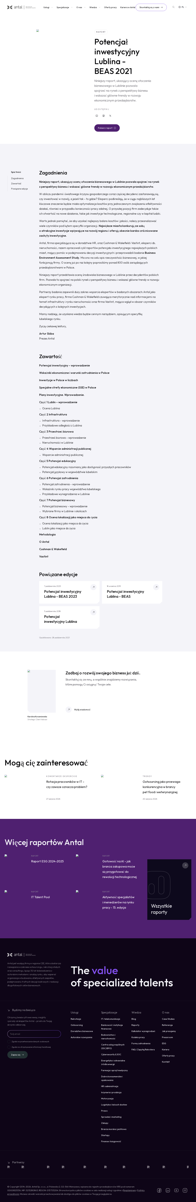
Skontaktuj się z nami (149, 7)
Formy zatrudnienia (141, 1043)
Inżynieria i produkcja (111, 1092)
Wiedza (93, 7)
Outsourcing (77, 1025)
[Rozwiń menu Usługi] (52, 7)
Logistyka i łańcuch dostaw (114, 1104)
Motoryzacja (107, 1098)
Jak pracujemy (169, 1031)
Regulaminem (129, 1190)
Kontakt (166, 1061)
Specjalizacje (63, 7)
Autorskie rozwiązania (81, 1037)
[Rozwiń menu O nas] (84, 7)
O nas (79, 7)
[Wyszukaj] (173, 7)
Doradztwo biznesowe (82, 1031)
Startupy (105, 1135)
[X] (110, 115)
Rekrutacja (76, 1019)
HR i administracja (109, 1086)
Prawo (104, 1110)
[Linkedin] (96, 115)
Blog (134, 1019)
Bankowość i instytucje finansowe (112, 1027)
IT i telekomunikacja (110, 1019)
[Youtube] (176, 1190)
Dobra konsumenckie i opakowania (112, 1078)
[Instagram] (185, 1190)
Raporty (135, 1025)
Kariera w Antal (127, 7)
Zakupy (104, 1123)
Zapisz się (15, 1054)
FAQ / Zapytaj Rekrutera (143, 1049)
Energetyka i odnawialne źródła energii (113, 1062)
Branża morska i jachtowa (113, 1129)
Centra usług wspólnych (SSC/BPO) (112, 1046)
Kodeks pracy (138, 1037)
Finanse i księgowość (111, 1141)
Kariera (165, 1049)
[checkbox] (8, 1041)
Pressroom (167, 1037)
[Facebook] (103, 115)
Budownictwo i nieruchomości (108, 1036)
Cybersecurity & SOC (111, 1054)
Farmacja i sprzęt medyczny (114, 1070)
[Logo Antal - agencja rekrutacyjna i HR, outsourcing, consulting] (21, 7)
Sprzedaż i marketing (111, 1117)
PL (183, 7)
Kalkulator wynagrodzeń (143, 1031)
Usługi (46, 7)
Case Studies (168, 1019)
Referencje (167, 1025)
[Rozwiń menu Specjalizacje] (71, 7)
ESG (164, 1043)
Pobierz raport (105, 128)
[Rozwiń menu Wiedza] (99, 7)
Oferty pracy (110, 7)
